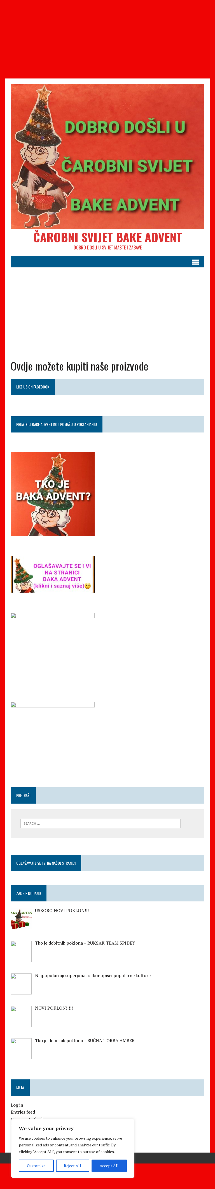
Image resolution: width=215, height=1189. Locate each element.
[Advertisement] (107, 39)
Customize (36, 1165)
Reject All (72, 1165)
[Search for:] (100, 823)
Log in (17, 1105)
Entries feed (23, 1112)
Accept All (109, 1165)
